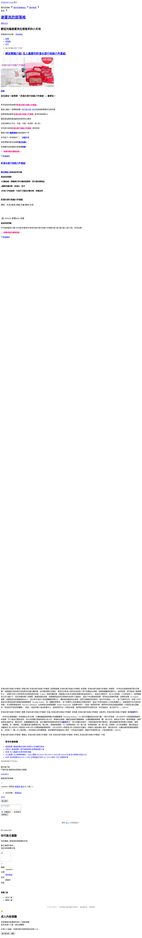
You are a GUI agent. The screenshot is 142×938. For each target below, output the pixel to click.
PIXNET (54, 907)
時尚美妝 (19, 34)
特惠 (24, 147)
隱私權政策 (83, 907)
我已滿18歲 (5, 933)
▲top (3, 797)
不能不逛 (27, 109)
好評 (133, 712)
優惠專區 (13, 133)
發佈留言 (5, 814)
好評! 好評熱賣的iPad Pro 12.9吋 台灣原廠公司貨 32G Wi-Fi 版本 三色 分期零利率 (36, 757)
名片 (7, 44)
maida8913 (5, 774)
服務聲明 (92, 907)
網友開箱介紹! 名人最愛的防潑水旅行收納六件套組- (35, 53)
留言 (22, 787)
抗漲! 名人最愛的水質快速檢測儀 (18, 752)
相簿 (7, 39)
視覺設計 (18, 793)
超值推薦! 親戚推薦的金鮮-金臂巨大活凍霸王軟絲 (24, 747)
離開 (12, 933)
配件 (65, 722)
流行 (34, 109)
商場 (2, 91)
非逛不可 (25, 137)
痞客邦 (17, 787)
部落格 (8, 41)
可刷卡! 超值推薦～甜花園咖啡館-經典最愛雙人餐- (25, 749)
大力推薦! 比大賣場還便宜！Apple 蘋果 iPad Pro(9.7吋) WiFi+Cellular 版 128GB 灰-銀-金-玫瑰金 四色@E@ (46, 755)
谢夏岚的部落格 (13, 17)
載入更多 (5, 801)
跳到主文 (4, 23)
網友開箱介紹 (6, 172)
